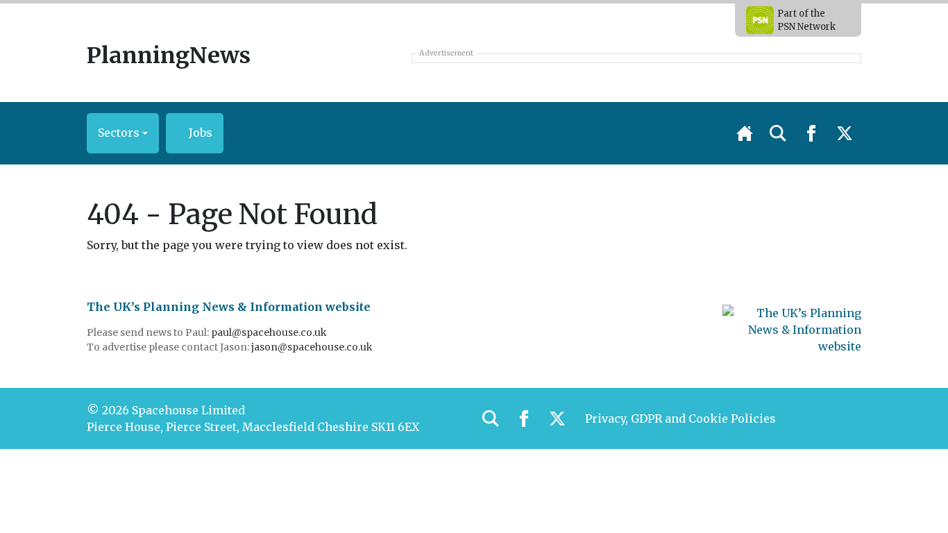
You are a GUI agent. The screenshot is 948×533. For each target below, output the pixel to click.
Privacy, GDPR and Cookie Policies (680, 418)
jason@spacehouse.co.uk (313, 347)
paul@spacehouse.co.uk (270, 332)
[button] (123, 133)
